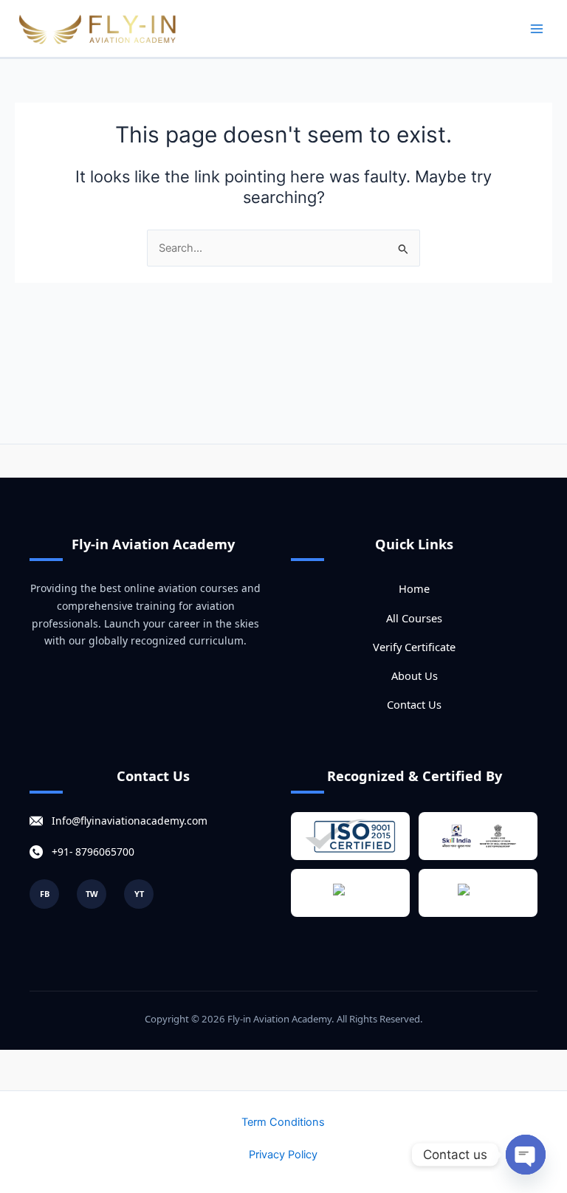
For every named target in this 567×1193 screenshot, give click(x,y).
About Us (414, 675)
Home (414, 588)
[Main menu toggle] (536, 28)
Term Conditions (283, 1122)
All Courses (414, 618)
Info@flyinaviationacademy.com (129, 821)
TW (92, 893)
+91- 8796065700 (93, 852)
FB (44, 893)
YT (139, 893)
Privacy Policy (283, 1154)
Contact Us (414, 704)
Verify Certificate (414, 646)
